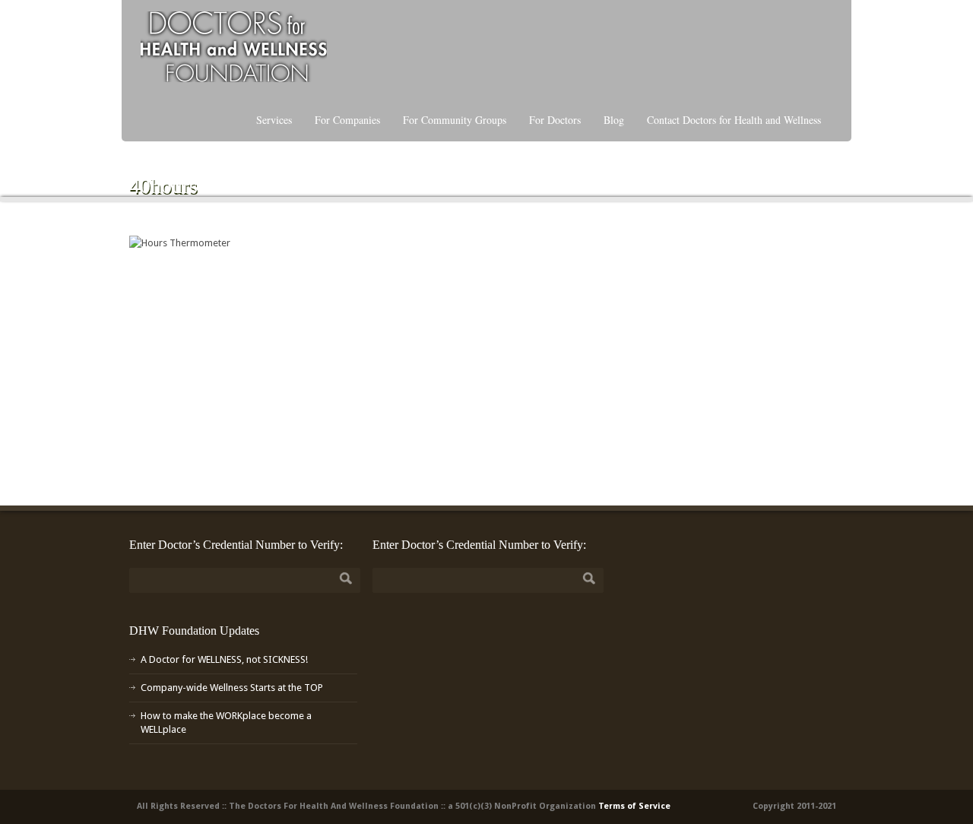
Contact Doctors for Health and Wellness (734, 120)
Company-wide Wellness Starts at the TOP (232, 687)
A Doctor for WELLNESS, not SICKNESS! (224, 659)
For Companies (347, 120)
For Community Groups (454, 120)
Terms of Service (634, 806)
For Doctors (555, 120)
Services (274, 120)
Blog (614, 120)
